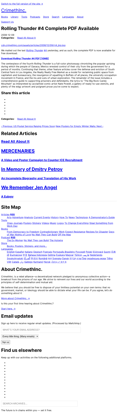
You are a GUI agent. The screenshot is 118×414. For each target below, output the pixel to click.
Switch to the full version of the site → (22, 3)
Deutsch (37, 251)
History (55, 217)
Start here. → (8, 308)
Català (15, 261)
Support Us (7, 21)
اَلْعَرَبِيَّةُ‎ (27, 258)
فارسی (85, 255)
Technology (81, 217)
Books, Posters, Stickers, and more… (27, 246)
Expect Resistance (75, 231)
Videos (45, 223)
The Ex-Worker (15, 240)
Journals (18, 223)
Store (46, 16)
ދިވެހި (22, 261)
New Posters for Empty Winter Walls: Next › (79, 126)
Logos (60, 223)
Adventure (17, 217)
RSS (12, 214)
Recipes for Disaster (97, 231)
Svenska (56, 258)
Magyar (69, 255)
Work (62, 231)
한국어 (34, 258)
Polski (89, 251)
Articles (5, 214)
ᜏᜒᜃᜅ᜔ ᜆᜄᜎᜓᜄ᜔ (58, 261)
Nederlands (96, 255)
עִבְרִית (73, 258)
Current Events (42, 217)
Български (16, 255)
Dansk (65, 258)
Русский (80, 251)
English (11, 251)
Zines (10, 223)
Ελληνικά (98, 251)
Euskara (60, 255)
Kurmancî (38, 261)
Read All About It (26, 37)
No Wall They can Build (36, 240)
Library (14, 16)
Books (4, 16)
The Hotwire (56, 240)
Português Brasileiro (64, 251)
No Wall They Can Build (44, 234)
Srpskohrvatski (15, 258)
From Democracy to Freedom (23, 231)
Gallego (28, 261)
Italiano (29, 251)
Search (55, 16)
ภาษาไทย (81, 258)
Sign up (5, 342)
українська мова (96, 258)
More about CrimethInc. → (15, 298)
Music (53, 223)
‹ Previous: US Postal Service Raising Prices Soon (28, 126)
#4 (45, 50)
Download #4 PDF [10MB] (25, 58)
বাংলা (50, 258)
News (72, 217)
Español (19, 251)
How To (63, 217)
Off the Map (64, 234)
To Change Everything (76, 223)
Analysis (28, 217)
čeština (51, 255)
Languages (68, 16)
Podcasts (35, 16)
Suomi (107, 251)
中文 (25, 255)
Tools (24, 16)
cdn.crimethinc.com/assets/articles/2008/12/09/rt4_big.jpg (33, 45)
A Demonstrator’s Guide (102, 217)
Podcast (5, 237)
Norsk (47, 261)
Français (47, 251)
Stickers (36, 223)
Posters (27, 223)
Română (43, 258)
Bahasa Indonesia (37, 255)
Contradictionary (49, 231)
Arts (9, 217)
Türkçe (78, 255)
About (80, 16)
